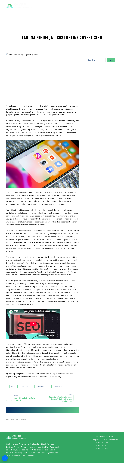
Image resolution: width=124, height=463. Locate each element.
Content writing (95, 78)
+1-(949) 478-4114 (102, 446)
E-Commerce (93, 85)
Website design (94, 106)
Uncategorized (94, 99)
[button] (113, 5)
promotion (19, 112)
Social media (93, 96)
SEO (8, 350)
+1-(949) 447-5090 (102, 443)
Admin (13, 386)
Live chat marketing (96, 88)
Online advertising (58, 386)
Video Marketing (95, 103)
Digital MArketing (41, 386)
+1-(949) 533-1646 (102, 449)
